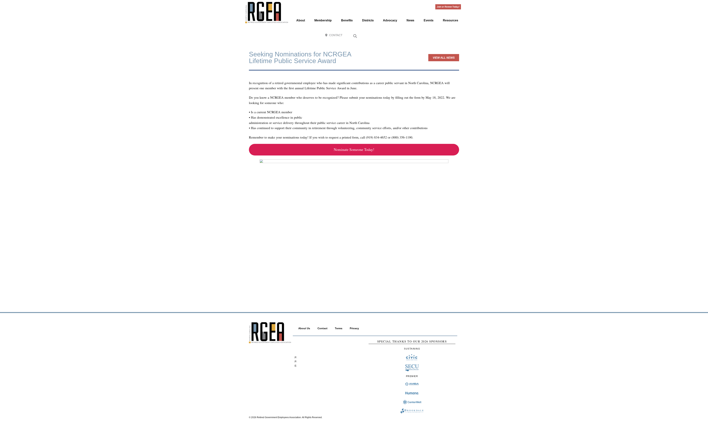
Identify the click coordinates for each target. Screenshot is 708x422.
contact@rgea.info (308, 365)
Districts (368, 20)
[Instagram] (441, 35)
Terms (338, 328)
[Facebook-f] (433, 35)
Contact (322, 328)
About (300, 20)
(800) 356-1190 (307, 361)
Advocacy (390, 20)
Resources (450, 20)
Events (428, 20)
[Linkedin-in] (457, 35)
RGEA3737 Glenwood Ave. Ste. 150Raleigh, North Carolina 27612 (312, 346)
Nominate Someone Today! (354, 149)
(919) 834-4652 (307, 357)
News (410, 20)
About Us (304, 328)
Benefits (347, 20)
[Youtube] (449, 35)
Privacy (354, 328)
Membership (323, 20)
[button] (355, 36)
